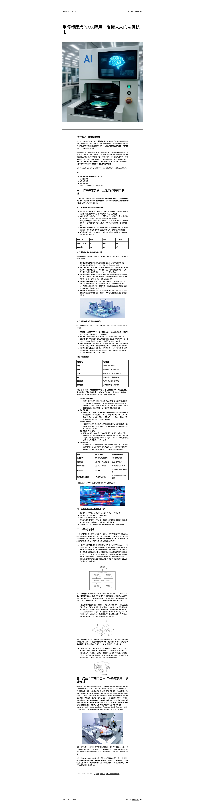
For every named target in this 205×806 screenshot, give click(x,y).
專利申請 (102, 774)
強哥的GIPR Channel (69, 11)
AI (94, 774)
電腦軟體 (116, 774)
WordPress (135, 799)
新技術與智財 (110, 774)
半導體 (97, 774)
